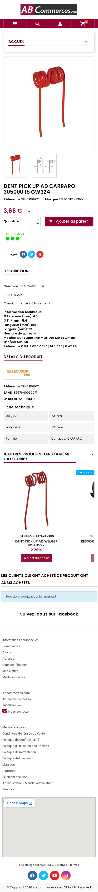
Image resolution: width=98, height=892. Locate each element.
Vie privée (61, 865)
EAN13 (8, 393)
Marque (51, 199)
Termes (74, 865)
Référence (12, 199)
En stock (10, 399)
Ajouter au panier (68, 221)
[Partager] (23, 254)
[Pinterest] (40, 254)
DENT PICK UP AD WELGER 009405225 (36, 543)
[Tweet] (31, 254)
